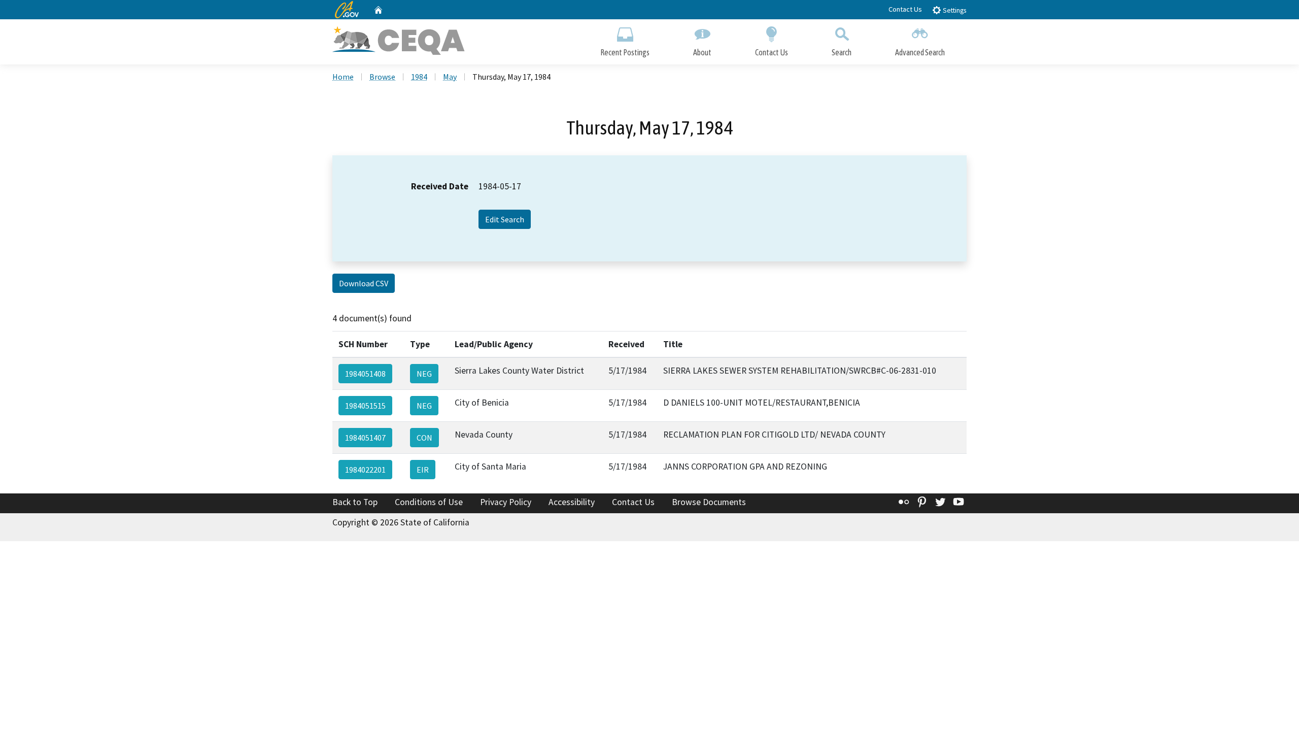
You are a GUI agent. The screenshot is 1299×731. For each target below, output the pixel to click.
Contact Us (905, 9)
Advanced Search (920, 52)
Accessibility (572, 502)
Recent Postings (625, 52)
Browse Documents (709, 502)
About (702, 52)
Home (343, 77)
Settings (953, 10)
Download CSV (363, 283)
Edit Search (504, 219)
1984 (419, 77)
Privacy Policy (505, 502)
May (450, 77)
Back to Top (355, 502)
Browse (382, 77)
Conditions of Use (429, 502)
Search (841, 52)
